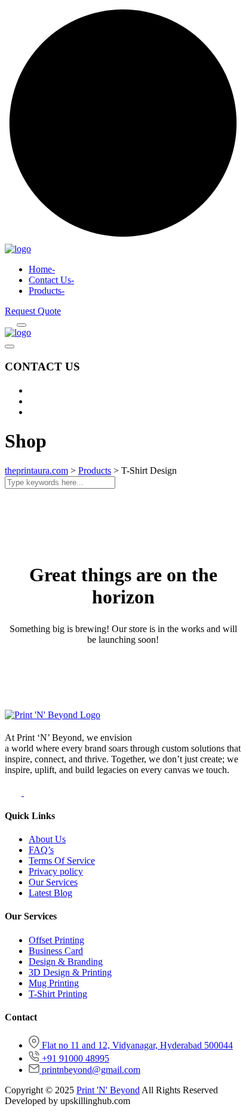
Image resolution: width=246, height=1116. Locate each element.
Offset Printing (56, 940)
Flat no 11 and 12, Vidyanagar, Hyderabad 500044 (137, 1045)
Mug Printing (54, 983)
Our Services (53, 882)
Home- (42, 269)
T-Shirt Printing (58, 994)
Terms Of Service (62, 861)
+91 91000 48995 (75, 1058)
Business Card (56, 951)
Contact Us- (51, 280)
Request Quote (33, 311)
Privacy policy (56, 871)
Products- (46, 291)
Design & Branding (66, 961)
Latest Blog (50, 893)
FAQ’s (41, 850)
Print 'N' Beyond (108, 1090)
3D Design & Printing (70, 972)
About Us (47, 839)
